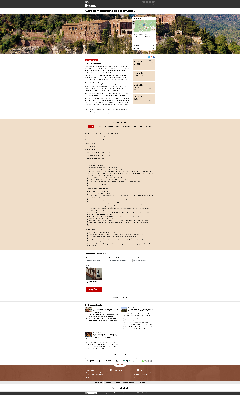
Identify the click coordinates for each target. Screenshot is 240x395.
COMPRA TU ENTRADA (91, 60)
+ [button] (133, 21)
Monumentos (122, 7)
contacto (136, 48)
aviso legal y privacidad (116, 392)
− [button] (133, 23)
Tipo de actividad (114, 257)
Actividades (131, 7)
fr (153, 2)
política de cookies (126, 392)
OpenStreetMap (149, 31)
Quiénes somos (148, 7)
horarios (136, 45)
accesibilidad (108, 392)
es (147, 2)
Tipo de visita (136, 257)
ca (143, 2)
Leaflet (144, 31)
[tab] (91, 126)
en (150, 2)
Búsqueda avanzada (128, 382)
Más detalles (137, 41)
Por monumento (90, 257)
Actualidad (139, 7)
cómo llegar (137, 18)
